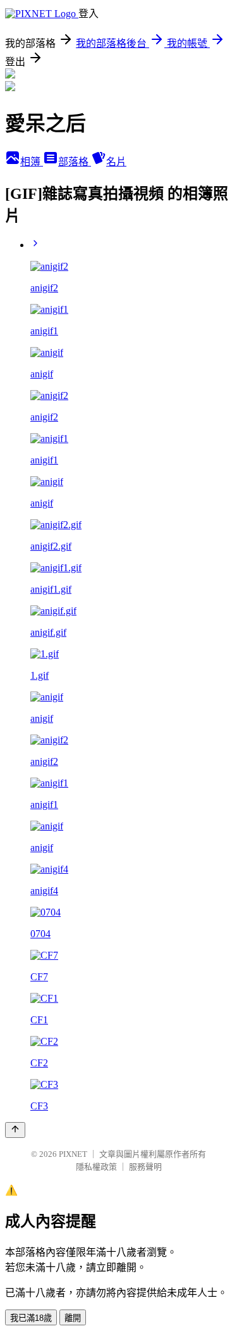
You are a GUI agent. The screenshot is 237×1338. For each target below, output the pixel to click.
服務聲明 (145, 1166)
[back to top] (15, 1130)
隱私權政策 (96, 1166)
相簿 (31, 161)
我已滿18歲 (31, 1318)
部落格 (74, 161)
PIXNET (73, 1154)
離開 (72, 1318)
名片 (116, 161)
